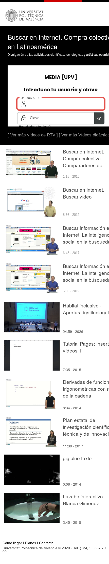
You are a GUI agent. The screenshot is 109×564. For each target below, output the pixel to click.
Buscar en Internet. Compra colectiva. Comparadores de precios (83, 161)
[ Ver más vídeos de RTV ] (33, 135)
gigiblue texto (77, 458)
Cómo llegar (12, 543)
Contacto (46, 543)
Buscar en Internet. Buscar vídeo (83, 193)
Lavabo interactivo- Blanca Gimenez (83, 499)
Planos (30, 543)
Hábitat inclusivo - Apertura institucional (86, 309)
